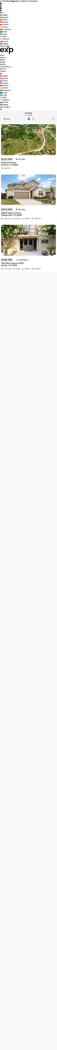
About (2, 69)
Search (2, 57)
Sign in (8, 46)
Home (2, 55)
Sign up (2, 46)
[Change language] (2, 13)
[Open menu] (1, 109)
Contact (3, 71)
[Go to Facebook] (1, 3)
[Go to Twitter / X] (1, 8)
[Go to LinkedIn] (1, 10)
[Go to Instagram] (1, 6)
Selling (2, 60)
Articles (3, 64)
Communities (5, 67)
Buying (2, 62)
